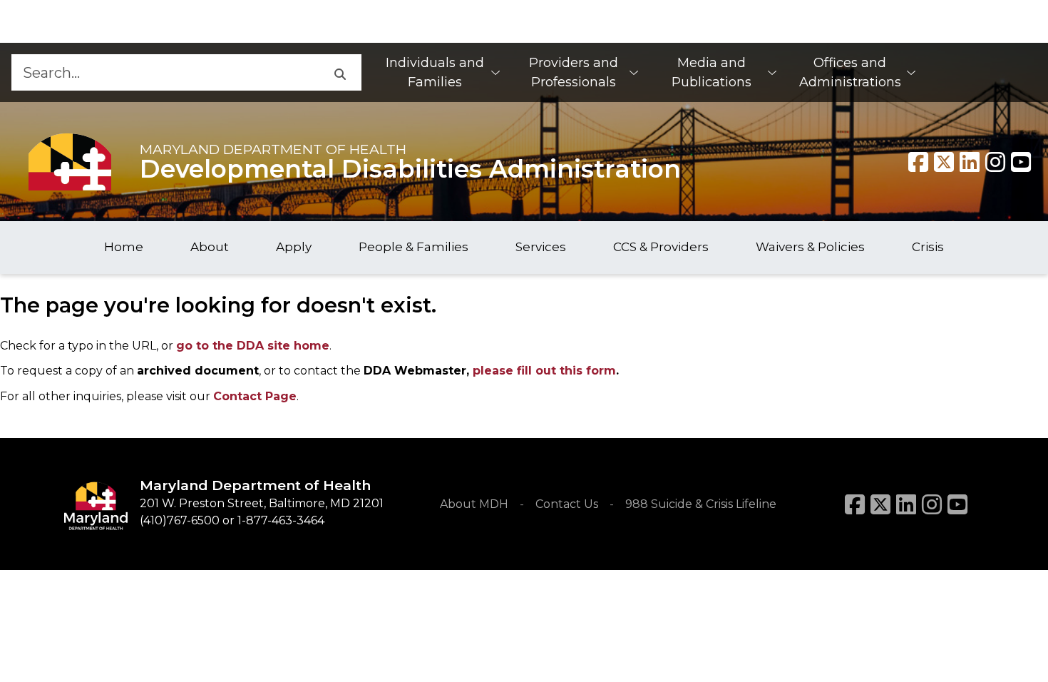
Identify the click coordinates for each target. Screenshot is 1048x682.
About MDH (474, 504)
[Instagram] (995, 162)
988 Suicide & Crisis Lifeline (700, 504)
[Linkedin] (970, 162)
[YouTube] (1021, 162)
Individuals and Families (435, 72)
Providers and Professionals (573, 72)
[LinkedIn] (906, 504)
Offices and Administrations (850, 72)
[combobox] (164, 72)
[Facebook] (918, 162)
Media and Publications (711, 72)
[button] (339, 72)
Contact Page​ (255, 396)
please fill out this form (544, 370)
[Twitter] (944, 162)
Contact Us (566, 504)
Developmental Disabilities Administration (410, 169)
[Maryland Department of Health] (70, 161)
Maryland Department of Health (273, 149)
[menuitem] (442, 72)
